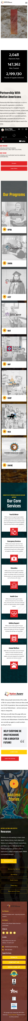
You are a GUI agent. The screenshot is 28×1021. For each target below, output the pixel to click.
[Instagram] (7, 933)
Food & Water (14, 514)
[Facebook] (3, 933)
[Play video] (14, 783)
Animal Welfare (14, 648)
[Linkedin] (11, 933)
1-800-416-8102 (8, 950)
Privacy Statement (12, 1015)
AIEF (9, 297)
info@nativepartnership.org (11, 947)
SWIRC (10, 465)
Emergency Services (14, 541)
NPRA (10, 230)
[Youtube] (14, 933)
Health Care (14, 596)
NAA (9, 432)
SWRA (10, 263)
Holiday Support (14, 623)
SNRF (10, 398)
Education (14, 568)
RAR (9, 331)
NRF (9, 364)
